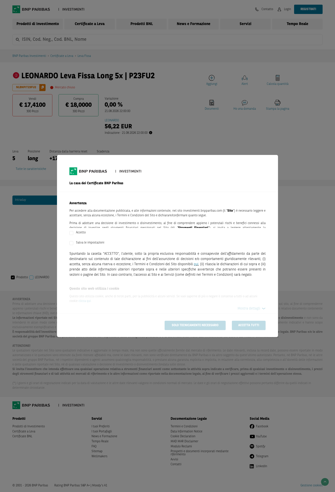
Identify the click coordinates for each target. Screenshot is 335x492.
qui (196, 264)
